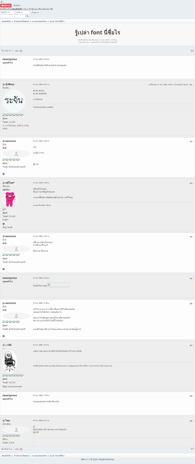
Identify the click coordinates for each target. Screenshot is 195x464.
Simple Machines (106, 459)
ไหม (7, 420)
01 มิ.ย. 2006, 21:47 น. (41, 420)
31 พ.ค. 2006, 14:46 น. (41, 182)
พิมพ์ (192, 51)
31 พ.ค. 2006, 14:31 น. (41, 84)
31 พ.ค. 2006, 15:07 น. (41, 236)
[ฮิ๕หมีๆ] (4, 223)
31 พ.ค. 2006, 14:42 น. (41, 141)
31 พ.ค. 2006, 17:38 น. (41, 395)
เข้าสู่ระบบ (32, 9)
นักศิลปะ (9, 84)
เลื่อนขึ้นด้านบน (7, 449)
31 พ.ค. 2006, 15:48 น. (41, 303)
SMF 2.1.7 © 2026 (89, 459)
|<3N (8, 345)
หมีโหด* (10, 182)
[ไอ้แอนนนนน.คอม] (4, 173)
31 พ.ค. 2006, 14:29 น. (41, 59)
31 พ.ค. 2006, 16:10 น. (41, 345)
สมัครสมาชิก (47, 9)
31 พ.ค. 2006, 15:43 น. (41, 278)
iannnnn (10, 141)
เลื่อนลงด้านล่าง (7, 51)
